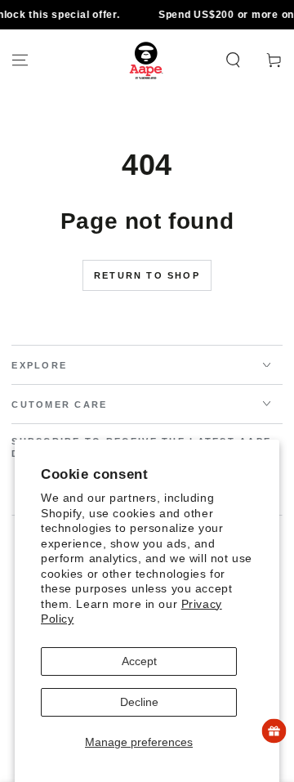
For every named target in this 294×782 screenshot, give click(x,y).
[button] (233, 60)
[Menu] (20, 60)
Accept (139, 661)
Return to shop (147, 275)
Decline (139, 701)
